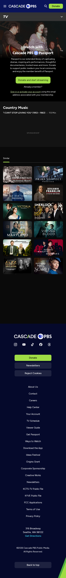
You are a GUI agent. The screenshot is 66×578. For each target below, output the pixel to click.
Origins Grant (33, 461)
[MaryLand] (17, 229)
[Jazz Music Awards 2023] (17, 266)
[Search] (46, 6)
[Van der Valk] (17, 192)
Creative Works (33, 475)
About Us (33, 386)
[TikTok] (32, 344)
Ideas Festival (33, 455)
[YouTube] (23, 344)
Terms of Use (33, 509)
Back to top (33, 564)
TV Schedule (33, 421)
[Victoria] (17, 211)
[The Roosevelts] (17, 174)
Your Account (33, 414)
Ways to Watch (33, 441)
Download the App (33, 448)
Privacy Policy (33, 516)
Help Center (33, 407)
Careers (33, 400)
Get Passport (33, 434)
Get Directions (33, 535)
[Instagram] (15, 344)
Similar (6, 158)
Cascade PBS (30, 548)
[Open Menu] (61, 16)
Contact (33, 393)
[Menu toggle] (5, 6)
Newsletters (33, 365)
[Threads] (49, 344)
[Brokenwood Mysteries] (17, 247)
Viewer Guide (33, 427)
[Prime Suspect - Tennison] (48, 174)
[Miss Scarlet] (48, 266)
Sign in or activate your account (25, 91)
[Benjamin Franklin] (48, 192)
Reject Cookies (33, 373)
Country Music (15, 107)
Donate (56, 6)
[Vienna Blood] (48, 229)
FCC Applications (33, 502)
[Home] (33, 336)
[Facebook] (40, 344)
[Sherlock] (48, 211)
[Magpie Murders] (48, 247)
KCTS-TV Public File (33, 489)
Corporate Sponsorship (33, 468)
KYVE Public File (33, 495)
